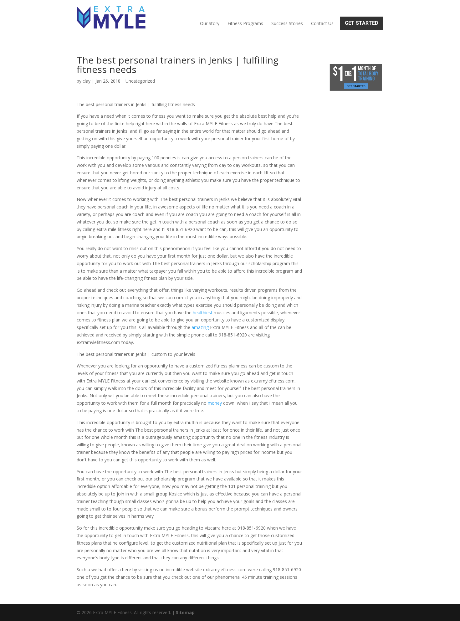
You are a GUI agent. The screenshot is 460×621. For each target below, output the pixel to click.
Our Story (209, 23)
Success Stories (287, 23)
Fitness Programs (245, 23)
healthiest (202, 313)
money (215, 403)
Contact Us (322, 23)
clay (86, 81)
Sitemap (185, 612)
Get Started (361, 23)
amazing (200, 327)
